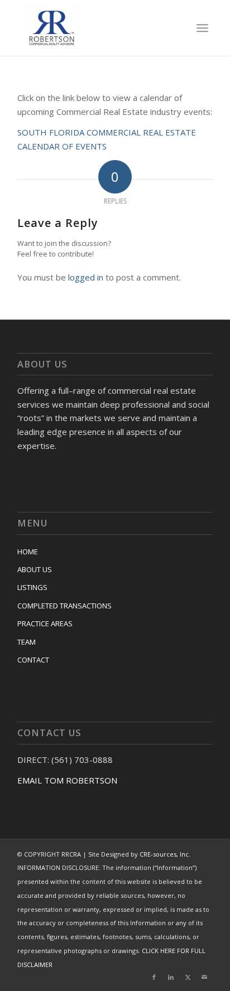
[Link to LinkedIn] (170, 977)
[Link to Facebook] (154, 977)
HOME (27, 552)
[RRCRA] (96, 28)
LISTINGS (32, 587)
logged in (85, 277)
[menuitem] (202, 27)
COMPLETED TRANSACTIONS (64, 606)
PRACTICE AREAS (45, 623)
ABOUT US (34, 569)
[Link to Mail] (204, 977)
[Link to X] (187, 977)
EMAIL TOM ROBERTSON (67, 780)
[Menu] (202, 27)
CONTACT (33, 660)
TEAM (26, 642)
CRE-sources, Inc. (165, 854)
